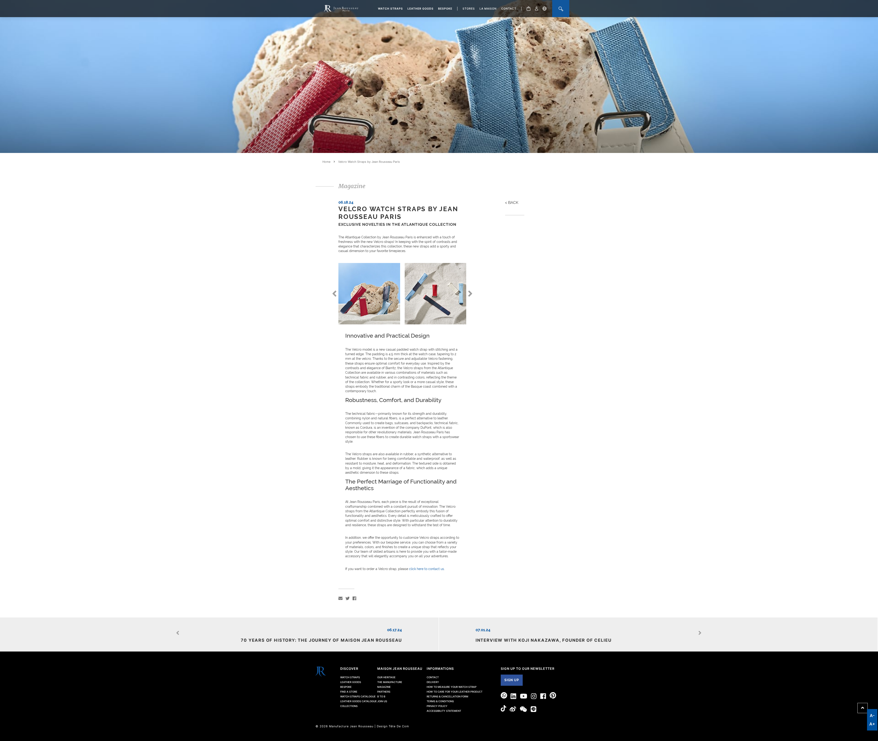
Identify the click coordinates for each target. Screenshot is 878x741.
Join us (382, 701)
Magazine (384, 686)
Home (326, 161)
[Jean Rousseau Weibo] (513, 709)
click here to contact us (426, 569)
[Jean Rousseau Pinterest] (553, 696)
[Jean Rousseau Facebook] (543, 696)
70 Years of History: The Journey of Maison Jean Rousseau (321, 640)
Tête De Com (399, 726)
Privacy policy (437, 706)
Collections (349, 706)
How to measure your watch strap (451, 686)
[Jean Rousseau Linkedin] (514, 696)
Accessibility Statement (444, 710)
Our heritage (386, 677)
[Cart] (528, 8)
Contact (508, 8)
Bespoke (445, 8)
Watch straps (390, 8)
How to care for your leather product (454, 691)
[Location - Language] (544, 9)
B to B (381, 696)
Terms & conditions (440, 701)
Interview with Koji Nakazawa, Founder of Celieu (544, 640)
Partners (383, 691)
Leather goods (420, 8)
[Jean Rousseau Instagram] (534, 696)
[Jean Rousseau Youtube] (523, 696)
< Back (511, 202)
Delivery (433, 682)
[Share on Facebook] (354, 598)
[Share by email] (340, 598)
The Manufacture (389, 682)
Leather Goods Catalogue (358, 701)
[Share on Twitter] (347, 598)
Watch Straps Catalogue (358, 696)
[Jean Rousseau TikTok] (503, 709)
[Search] (560, 8)
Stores (469, 8)
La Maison (488, 8)
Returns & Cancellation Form (447, 696)
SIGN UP (511, 680)
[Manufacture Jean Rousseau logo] (341, 8)
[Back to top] (862, 708)
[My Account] (536, 8)
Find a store (348, 691)
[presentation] (334, 296)
